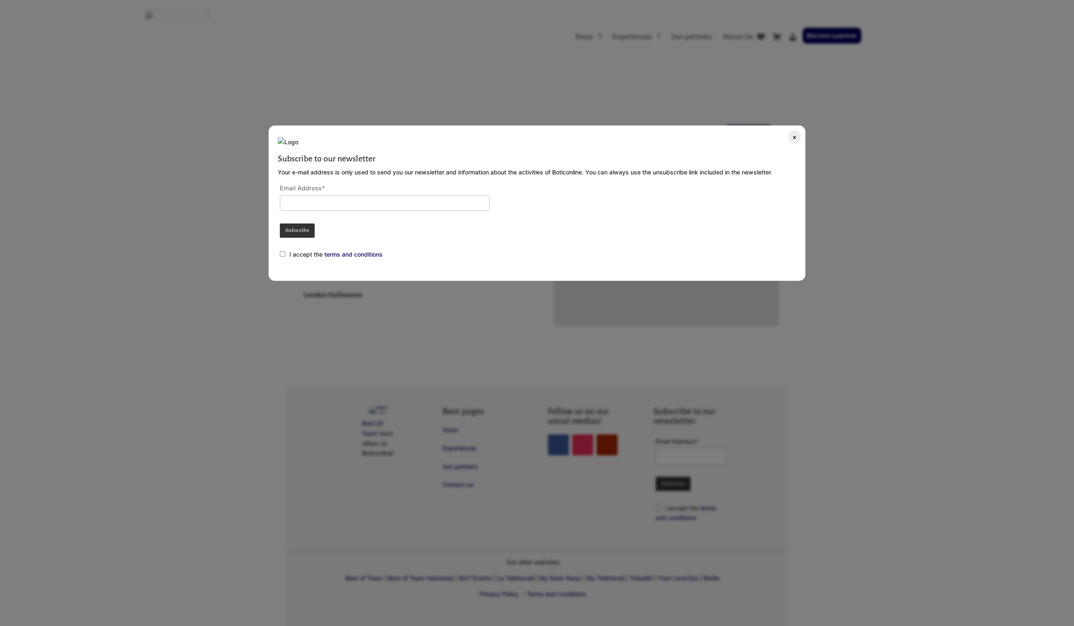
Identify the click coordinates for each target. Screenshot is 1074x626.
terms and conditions (353, 254)
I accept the (306, 254)
